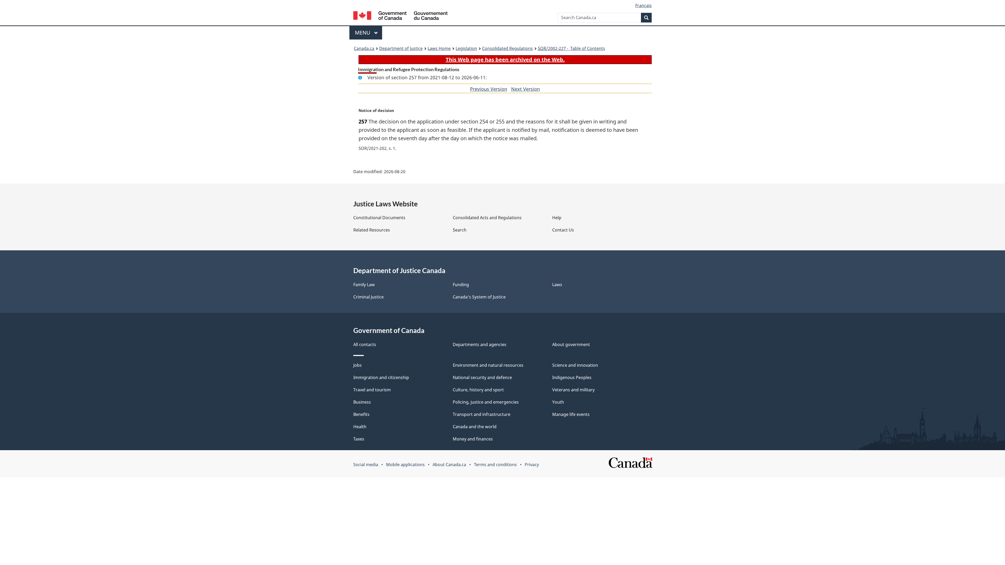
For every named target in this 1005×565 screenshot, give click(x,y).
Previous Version (488, 89)
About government (571, 344)
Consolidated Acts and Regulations (487, 218)
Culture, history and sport (478, 390)
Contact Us (563, 230)
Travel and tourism (372, 390)
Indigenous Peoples (571, 377)
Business (362, 402)
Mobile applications (405, 464)
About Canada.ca (449, 464)
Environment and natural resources (488, 365)
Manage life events (571, 414)
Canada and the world (474, 427)
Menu (363, 32)
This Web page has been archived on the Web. (505, 59)
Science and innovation (575, 365)
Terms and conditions (495, 464)
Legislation (466, 48)
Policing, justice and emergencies (486, 402)
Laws (557, 284)
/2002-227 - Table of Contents (571, 48)
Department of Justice (401, 48)
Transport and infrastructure (481, 414)
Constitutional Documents (379, 218)
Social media (365, 464)
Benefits (361, 414)
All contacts (364, 344)
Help (556, 218)
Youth (558, 402)
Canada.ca (364, 48)
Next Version (525, 89)
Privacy (532, 464)
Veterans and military (573, 390)
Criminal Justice (368, 297)
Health (359, 427)
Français (643, 5)
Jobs (357, 365)
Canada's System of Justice (479, 297)
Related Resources (371, 230)
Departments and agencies (479, 344)
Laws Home (439, 48)
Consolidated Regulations (507, 48)
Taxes (358, 439)
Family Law (364, 284)
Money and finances (473, 439)
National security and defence (482, 377)
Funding (461, 284)
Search (459, 230)
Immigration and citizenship (381, 377)
